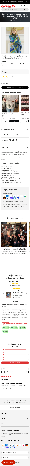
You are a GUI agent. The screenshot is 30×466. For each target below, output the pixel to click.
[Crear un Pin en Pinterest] (16, 140)
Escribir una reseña (15, 362)
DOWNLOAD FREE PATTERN (15, 87)
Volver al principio (15, 407)
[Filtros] (3, 372)
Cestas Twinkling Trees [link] (8, 113)
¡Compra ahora (18, 2)
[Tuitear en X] (10, 140)
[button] (24, 9)
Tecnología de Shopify (15, 462)
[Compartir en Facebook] (13, 140)
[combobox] (15, 9)
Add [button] (14, 121)
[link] (10, 103)
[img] (15, 283)
